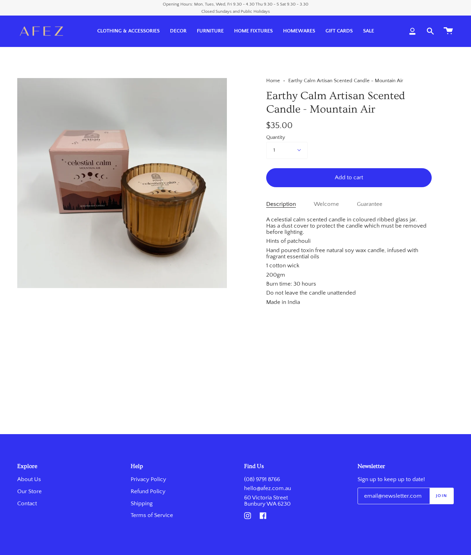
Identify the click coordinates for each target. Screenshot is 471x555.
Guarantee (369, 204)
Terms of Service (152, 515)
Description (281, 204)
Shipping (142, 503)
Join (441, 495)
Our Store (29, 491)
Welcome (326, 204)
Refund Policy (148, 491)
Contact (27, 503)
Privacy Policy (148, 479)
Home (273, 81)
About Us (29, 479)
